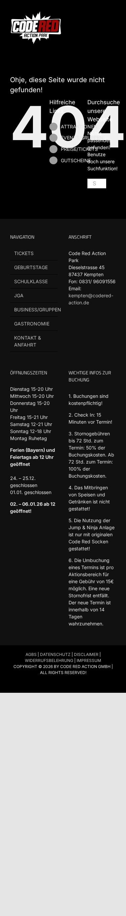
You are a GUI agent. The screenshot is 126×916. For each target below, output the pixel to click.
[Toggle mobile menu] (113, 13)
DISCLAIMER (86, 654)
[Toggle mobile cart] (101, 13)
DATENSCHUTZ (55, 654)
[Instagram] (111, 328)
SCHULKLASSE (31, 281)
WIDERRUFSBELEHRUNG (49, 660)
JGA (19, 295)
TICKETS (24, 253)
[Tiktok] (85, 328)
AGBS (31, 654)
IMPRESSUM (89, 660)
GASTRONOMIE (31, 323)
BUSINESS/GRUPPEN (34, 309)
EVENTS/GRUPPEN (82, 137)
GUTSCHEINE (76, 160)
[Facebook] (72, 328)
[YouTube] (98, 328)
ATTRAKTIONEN (79, 126)
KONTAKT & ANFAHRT (27, 341)
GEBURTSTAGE (31, 267)
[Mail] (72, 343)
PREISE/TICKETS (79, 149)
